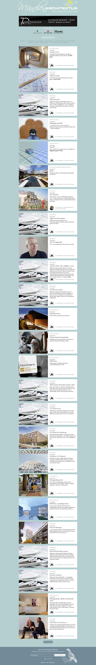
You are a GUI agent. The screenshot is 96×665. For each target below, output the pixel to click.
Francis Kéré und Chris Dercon (58, 622)
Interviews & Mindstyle (33, 42)
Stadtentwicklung (49, 41)
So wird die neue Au (55, 408)
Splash (51, 171)
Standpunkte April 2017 (56, 123)
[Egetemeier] (48, 21)
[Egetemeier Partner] (37, 31)
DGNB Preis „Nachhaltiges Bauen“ (59, 504)
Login (20, 2)
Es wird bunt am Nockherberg (58, 432)
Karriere (66, 42)
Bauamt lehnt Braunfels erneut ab (59, 551)
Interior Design (30, 41)
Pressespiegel (53, 96)
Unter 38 (52, 147)
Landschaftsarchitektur (60, 41)
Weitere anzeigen (48, 642)
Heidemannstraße (55, 76)
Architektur (23, 41)
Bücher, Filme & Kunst (58, 42)
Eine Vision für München (56, 290)
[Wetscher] (48, 31)
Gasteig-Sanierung (55, 313)
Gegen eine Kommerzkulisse (57, 218)
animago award (54, 52)
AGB (47, 662)
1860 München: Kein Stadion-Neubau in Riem (62, 385)
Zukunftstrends (71, 41)
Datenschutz (52, 662)
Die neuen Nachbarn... (56, 575)
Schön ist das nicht (55, 99)
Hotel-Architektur (39, 41)
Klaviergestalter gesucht (56, 480)
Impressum (43, 662)
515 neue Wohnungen (56, 527)
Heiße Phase (53, 361)
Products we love (44, 42)
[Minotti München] (58, 31)
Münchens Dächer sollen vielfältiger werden (62, 266)
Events (50, 42)
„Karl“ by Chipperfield (56, 242)
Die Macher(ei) (54, 194)
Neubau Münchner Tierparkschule (59, 337)
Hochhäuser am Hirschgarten (58, 456)
